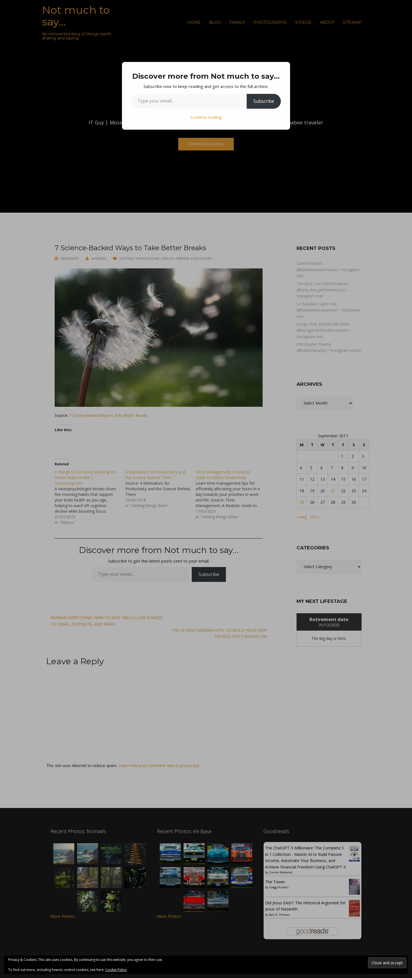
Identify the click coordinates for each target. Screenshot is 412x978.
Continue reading (206, 117)
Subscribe (263, 101)
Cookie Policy (116, 969)
